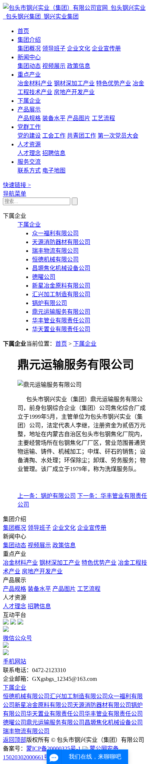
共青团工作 (81, 136)
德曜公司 (43, 277)
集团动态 (29, 66)
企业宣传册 (106, 48)
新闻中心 (29, 57)
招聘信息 (54, 153)
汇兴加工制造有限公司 (61, 294)
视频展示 (54, 66)
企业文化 (78, 48)
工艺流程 (103, 118)
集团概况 (29, 48)
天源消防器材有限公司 (61, 242)
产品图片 (78, 118)
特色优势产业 (113, 83)
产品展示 (29, 109)
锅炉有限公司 (49, 303)
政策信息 (78, 66)
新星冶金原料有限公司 (61, 286)
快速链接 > (17, 185)
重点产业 (29, 75)
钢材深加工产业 (74, 83)
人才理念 (29, 153)
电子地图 (54, 170)
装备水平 (54, 118)
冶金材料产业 (34, 83)
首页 (23, 31)
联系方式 (29, 170)
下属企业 (29, 101)
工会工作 (54, 136)
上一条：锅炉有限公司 (46, 496)
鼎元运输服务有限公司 (61, 312)
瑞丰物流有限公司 (55, 251)
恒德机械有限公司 (55, 259)
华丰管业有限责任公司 (61, 320)
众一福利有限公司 (55, 233)
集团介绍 (29, 40)
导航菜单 (14, 194)
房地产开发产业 (74, 92)
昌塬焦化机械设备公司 (61, 268)
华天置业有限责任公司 (61, 329)
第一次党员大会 (118, 136)
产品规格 (29, 118)
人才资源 (29, 144)
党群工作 (29, 127)
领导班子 (54, 48)
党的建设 (29, 136)
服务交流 (29, 162)
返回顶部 (14, 740)
